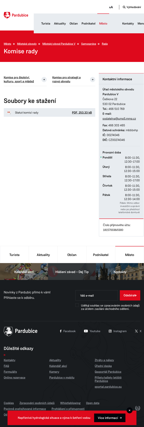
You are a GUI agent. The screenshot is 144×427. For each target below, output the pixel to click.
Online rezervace (14, 377)
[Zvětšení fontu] (110, 7)
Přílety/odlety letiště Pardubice (108, 379)
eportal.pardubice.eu (108, 387)
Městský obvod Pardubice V (58, 43)
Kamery (54, 372)
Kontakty (128, 23)
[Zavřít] (130, 410)
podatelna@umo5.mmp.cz (119, 118)
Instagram (120, 331)
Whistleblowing (70, 403)
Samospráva (88, 43)
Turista (45, 23)
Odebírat (129, 295)
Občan (74, 23)
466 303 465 (116, 125)
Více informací (108, 418)
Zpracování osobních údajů (37, 403)
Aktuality (60, 23)
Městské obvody (27, 43)
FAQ (6, 366)
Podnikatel (88, 23)
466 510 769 (116, 109)
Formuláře (10, 372)
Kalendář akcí (24, 272)
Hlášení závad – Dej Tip (72, 272)
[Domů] (16, 15)
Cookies (9, 403)
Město (103, 23)
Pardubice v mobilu (61, 377)
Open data (92, 403)
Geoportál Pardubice (108, 372)
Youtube (95, 331)
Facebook (69, 331)
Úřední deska (103, 366)
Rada (105, 43)
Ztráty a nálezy (104, 360)
